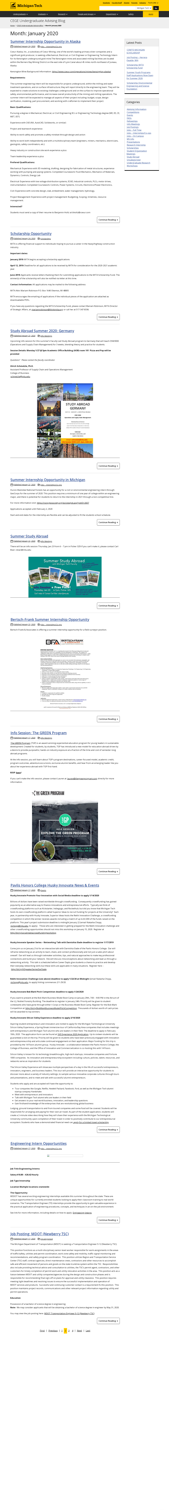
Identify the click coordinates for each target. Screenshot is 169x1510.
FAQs (129, 118)
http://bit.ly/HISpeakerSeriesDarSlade (29, 969)
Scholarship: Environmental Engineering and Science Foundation (139, 86)
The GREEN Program (20, 743)
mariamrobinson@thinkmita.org (47, 309)
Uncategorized (47, 1239)
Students (106, 3)
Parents (134, 3)
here (18, 772)
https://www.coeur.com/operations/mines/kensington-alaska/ (81, 71)
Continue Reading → (108, 219)
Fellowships (132, 121)
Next (79, 1330)
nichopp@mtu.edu (19, 925)
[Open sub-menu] (157, 3)
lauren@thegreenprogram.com (82, 778)
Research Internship (136, 145)
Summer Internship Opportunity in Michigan (48, 479)
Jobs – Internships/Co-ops (51, 46)
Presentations (133, 142)
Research (61, 14)
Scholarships (46, 238)
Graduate (42, 14)
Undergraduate (19, 14)
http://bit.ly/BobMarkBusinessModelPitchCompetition (51, 1008)
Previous (53, 1330)
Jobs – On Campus (135, 136)
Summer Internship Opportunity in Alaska (46, 41)
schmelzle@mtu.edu (20, 376)
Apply (151, 14)
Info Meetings (46, 336)
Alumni (126, 3)
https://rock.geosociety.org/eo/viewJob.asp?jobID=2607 (63, 502)
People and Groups (86, 14)
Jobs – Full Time (134, 130)
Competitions (133, 112)
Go (156, 8)
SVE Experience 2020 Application (73, 1034)
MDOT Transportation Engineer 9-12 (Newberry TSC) (69, 1313)
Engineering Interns (82, 1212)
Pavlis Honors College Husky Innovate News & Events (55, 885)
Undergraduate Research (138, 162)
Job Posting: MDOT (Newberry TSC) (40, 1233)
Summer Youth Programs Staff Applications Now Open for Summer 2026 (140, 75)
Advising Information (136, 109)
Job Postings (133, 127)
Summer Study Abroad (29, 536)
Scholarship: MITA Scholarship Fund (135, 66)
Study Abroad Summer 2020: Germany (42, 330)
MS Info (130, 139)
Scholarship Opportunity (31, 233)
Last (88, 1330)
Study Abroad (133, 157)
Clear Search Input (134, 8)
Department (111, 14)
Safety (130, 14)
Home (12, 25)
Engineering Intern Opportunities (39, 1143)
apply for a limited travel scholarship (91, 1122)
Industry (142, 3)
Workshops (132, 165)
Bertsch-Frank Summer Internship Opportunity (50, 619)
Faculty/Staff (117, 3)
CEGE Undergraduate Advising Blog (37, 21)
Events (43, 890)
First (42, 1330)
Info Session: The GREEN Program (39, 732)
